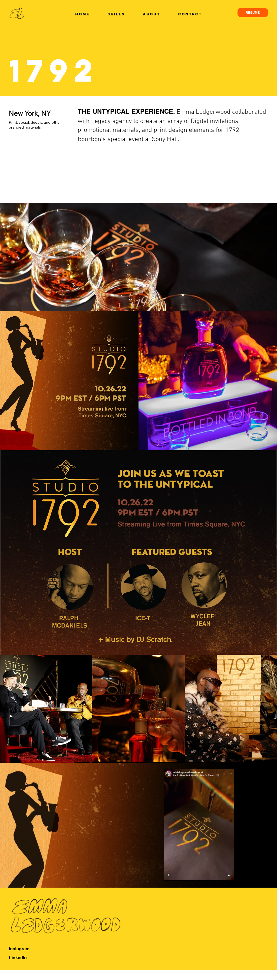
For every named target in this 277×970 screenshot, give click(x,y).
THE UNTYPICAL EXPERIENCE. (126, 111)
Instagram (19, 948)
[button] (224, 875)
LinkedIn (18, 957)
